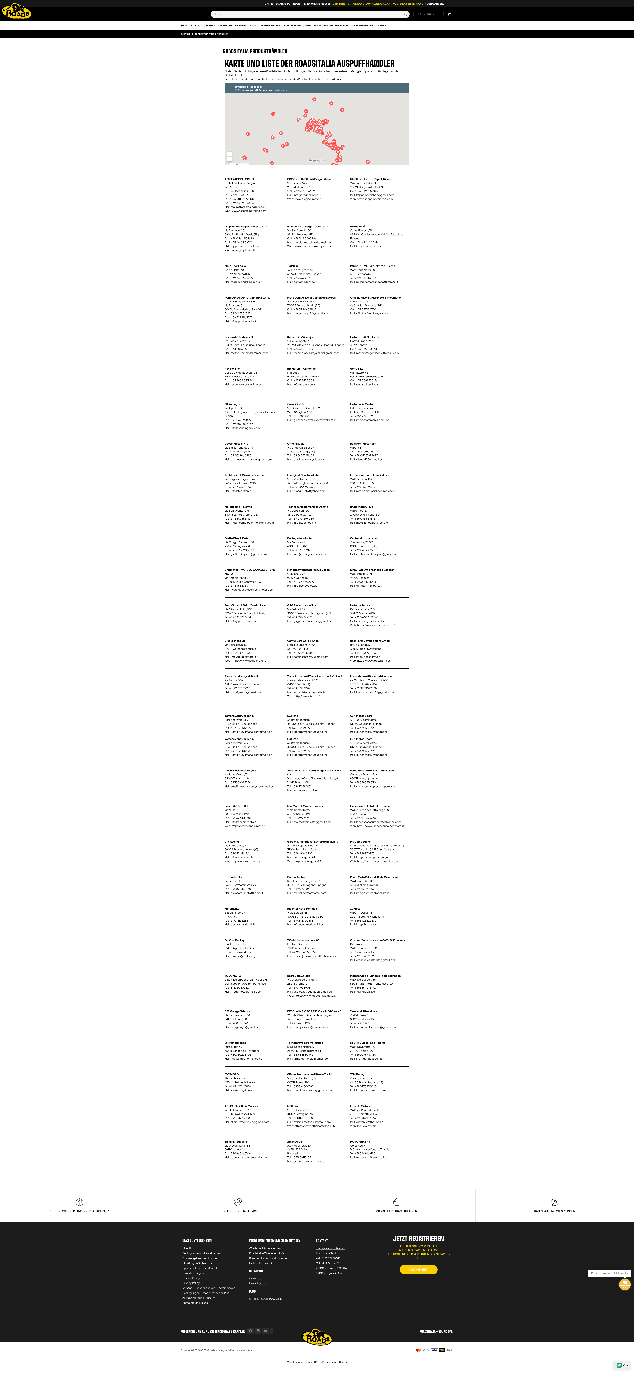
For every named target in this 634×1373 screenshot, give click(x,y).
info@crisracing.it (242, 857)
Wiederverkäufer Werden (265, 1248)
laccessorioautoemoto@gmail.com (378, 822)
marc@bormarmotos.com (310, 893)
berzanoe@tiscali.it (243, 924)
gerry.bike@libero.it (368, 384)
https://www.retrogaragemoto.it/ (316, 995)
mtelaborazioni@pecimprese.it (375, 491)
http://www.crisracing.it (247, 861)
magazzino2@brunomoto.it (373, 522)
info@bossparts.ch (368, 656)
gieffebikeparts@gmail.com (249, 554)
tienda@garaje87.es (306, 857)
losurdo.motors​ (366, 1126)
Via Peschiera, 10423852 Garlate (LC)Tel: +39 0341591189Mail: (369, 483)
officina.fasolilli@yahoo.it (372, 313)
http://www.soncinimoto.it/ (249, 826)
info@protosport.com (244, 621)
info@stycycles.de (305, 585)
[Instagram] (258, 1331)
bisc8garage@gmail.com (247, 692)
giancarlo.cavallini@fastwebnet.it (315, 420)
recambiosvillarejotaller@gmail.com (316, 353)
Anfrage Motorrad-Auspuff (198, 1297)
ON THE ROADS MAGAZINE (265, 1298)
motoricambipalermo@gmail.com (252, 522)
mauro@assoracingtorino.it (248, 206)
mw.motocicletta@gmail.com (313, 822)
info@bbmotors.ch (305, 384)
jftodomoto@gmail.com (246, 991)
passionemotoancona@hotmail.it (377, 281)
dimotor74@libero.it (369, 585)
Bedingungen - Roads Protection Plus (205, 1293)
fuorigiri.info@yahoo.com (310, 491)
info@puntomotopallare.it (372, 893)
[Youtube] (265, 1331)
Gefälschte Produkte (262, 1263)
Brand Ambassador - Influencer (268, 1258)
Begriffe (343, 1362)
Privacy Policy (191, 1283)
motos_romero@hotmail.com (249, 353)
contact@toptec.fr (305, 281)
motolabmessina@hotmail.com (313, 242)
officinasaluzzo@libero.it (309, 459)
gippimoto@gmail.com (246, 246)
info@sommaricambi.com (310, 924)
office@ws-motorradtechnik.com (315, 956)
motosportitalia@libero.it (246, 281)
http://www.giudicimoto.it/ (249, 660)
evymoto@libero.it (242, 1090)
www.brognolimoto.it (308, 199)
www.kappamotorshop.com (375, 199)
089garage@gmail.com (246, 1027)
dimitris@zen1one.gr (243, 956)
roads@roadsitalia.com (330, 1248)
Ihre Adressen (257, 1283)
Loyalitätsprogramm (195, 1273)
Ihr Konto (254, 1278)
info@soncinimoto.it (243, 822)
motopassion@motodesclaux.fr (313, 1027)
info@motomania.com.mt (372, 420)
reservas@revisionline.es (246, 384)
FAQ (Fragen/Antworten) (197, 1263)
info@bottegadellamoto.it (310, 554)
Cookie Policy (191, 1278)
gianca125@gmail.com (370, 459)
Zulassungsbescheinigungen (200, 1258)
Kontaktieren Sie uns (195, 1302)
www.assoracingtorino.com (249, 210)
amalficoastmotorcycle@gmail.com (253, 786)
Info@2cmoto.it (366, 924)
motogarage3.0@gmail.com (312, 313)
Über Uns (188, 1248)
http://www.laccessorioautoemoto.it (380, 826)
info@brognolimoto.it (307, 195)
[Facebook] (250, 1331)
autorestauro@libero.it (308, 790)
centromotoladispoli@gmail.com (377, 554)
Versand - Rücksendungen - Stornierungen (208, 1288)
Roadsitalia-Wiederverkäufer (267, 1253)
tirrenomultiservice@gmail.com (376, 1027)
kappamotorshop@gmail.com (375, 195)
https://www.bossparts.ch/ (374, 660)
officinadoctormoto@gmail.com (251, 459)
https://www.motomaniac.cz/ (376, 625)
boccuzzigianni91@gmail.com (375, 692)
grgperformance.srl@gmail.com (314, 621)
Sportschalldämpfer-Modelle (200, 1268)
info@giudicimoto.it (243, 656)
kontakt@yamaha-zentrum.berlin (251, 731)
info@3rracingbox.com (245, 428)
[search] (405, 14)
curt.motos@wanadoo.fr (371, 731)
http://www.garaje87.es (310, 861)
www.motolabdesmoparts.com (314, 246)
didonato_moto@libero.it (247, 893)
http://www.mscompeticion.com (378, 861)
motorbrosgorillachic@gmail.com (377, 353)
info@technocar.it (305, 522)
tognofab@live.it (366, 991)
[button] (419, 1269)
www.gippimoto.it (243, 250)
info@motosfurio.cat (369, 246)
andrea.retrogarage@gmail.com (314, 991)
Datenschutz (331, 1362)
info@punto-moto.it (243, 321)
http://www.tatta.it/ (307, 696)
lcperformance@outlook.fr (310, 731)
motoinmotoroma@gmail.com (313, 1090)
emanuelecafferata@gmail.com (376, 960)
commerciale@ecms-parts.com (376, 786)
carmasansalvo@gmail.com (311, 656)
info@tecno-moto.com (371, 1090)
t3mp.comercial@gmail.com (312, 1058)
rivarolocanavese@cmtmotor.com (252, 589)
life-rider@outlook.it (369, 1058)
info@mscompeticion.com (373, 857)
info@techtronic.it (242, 491)
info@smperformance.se (246, 1058)
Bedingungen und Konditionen (201, 1253)
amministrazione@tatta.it (309, 692)
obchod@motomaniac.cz (372, 621)
